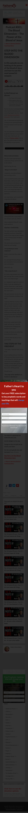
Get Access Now (14, 421)
